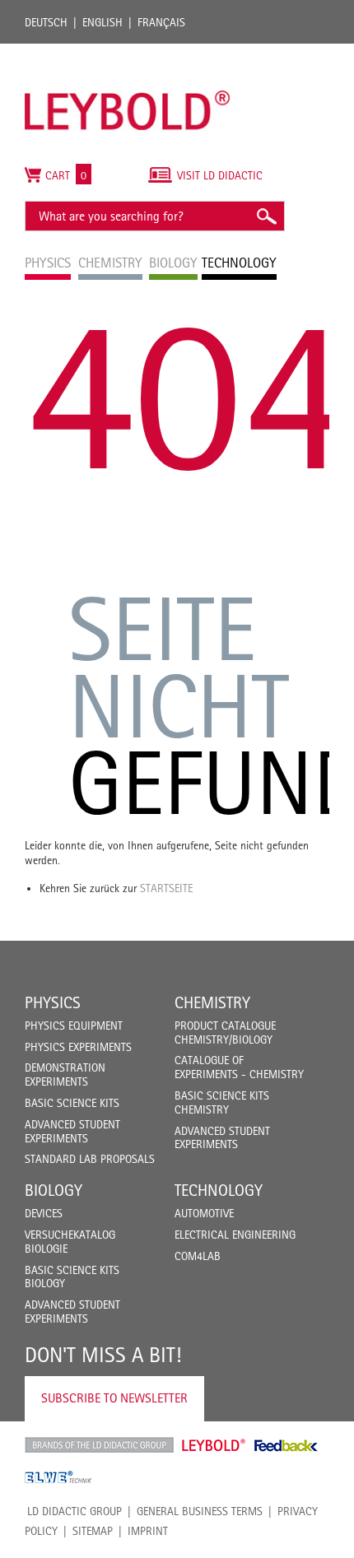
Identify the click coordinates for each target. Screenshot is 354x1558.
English (102, 22)
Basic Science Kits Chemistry (222, 1102)
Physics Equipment (74, 1025)
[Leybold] (128, 51)
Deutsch (46, 22)
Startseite (166, 888)
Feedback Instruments (286, 1445)
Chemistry (212, 1002)
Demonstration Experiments (65, 1074)
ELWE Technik (58, 1477)
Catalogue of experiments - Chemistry (239, 1067)
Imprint (148, 1530)
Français (161, 22)
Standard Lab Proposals (90, 1158)
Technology (219, 1190)
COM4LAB (198, 1256)
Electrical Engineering (235, 1234)
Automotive (204, 1213)
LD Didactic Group (74, 1511)
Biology (53, 1190)
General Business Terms (200, 1511)
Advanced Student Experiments (72, 1131)
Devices (44, 1213)
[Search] (266, 216)
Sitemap (92, 1530)
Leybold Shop (214, 1445)
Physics (53, 1002)
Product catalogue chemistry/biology (225, 1032)
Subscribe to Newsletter (114, 1398)
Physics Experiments (78, 1046)
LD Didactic (99, 1445)
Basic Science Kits (72, 1102)
